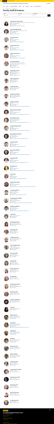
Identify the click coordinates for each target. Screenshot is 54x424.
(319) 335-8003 (13, 225)
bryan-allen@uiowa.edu (14, 31)
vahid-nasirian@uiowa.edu (15, 239)
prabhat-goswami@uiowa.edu (15, 55)
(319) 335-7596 (13, 145)
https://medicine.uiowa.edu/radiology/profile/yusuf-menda (19, 162)
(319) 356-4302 (13, 113)
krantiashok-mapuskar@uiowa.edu (16, 224)
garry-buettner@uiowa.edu (15, 402)
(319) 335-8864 (13, 256)
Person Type (20, 13)
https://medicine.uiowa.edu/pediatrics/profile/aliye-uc (19, 178)
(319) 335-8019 (13, 89)
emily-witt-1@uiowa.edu (14, 263)
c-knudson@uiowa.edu (14, 136)
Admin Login (6, 419)
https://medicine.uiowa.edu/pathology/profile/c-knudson (19, 138)
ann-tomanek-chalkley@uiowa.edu (16, 286)
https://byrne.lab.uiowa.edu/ (15, 264)
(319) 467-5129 (13, 137)
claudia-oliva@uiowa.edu (15, 88)
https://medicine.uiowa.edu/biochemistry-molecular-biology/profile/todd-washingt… (23, 186)
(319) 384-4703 (13, 32)
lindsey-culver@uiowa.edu (15, 348)
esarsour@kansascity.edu (15, 294)
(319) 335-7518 (13, 185)
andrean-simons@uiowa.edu (15, 23)
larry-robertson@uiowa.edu (15, 371)
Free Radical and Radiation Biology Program (15, 3)
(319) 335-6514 (13, 326)
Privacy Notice (4, 423)
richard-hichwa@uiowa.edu (15, 120)
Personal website (13, 249)
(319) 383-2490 (13, 357)
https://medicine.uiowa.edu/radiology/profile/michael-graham (20, 114)
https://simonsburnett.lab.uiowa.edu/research (18, 25)
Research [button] (20, 6)
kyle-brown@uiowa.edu (14, 104)
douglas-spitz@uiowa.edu (15, 39)
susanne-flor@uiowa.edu (15, 255)
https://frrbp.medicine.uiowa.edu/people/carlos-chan (19, 194)
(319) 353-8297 (13, 365)
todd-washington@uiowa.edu (15, 184)
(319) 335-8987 (13, 287)
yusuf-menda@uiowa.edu (15, 160)
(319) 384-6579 (13, 105)
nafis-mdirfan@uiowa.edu (15, 333)
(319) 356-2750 (13, 153)
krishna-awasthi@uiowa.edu (15, 317)
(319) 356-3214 (13, 161)
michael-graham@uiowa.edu (15, 112)
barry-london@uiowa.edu (15, 152)
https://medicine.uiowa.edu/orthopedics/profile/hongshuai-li (20, 210)
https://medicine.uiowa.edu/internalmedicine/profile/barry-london (20, 154)
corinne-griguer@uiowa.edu (15, 47)
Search (5, 13)
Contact (31, 6)
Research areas (35, 13)
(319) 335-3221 (13, 169)
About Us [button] (7, 6)
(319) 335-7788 (13, 129)
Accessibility (15, 423)
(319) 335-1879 (13, 217)
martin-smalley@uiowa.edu (15, 278)
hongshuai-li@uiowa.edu (14, 208)
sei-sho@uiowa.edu (14, 309)
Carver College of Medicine (8, 413)
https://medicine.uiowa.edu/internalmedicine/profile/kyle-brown (20, 106)
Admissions (27, 6)
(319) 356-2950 (13, 177)
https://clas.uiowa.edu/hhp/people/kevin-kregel (18, 146)
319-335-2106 (13, 121)
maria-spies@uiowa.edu (14, 168)
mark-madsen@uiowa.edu (15, 387)
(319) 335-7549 (13, 209)
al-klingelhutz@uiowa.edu (15, 128)
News (23, 6)
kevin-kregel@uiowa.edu (14, 144)
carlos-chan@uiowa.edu (14, 192)
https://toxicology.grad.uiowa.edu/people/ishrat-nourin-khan (20, 327)
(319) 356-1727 (13, 193)
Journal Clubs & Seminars (37, 6)
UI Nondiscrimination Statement (10, 423)
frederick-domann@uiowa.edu (15, 379)
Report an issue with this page (7, 418)
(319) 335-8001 (13, 40)
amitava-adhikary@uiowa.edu (15, 248)
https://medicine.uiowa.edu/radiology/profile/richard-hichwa (20, 122)
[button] (48, 3)
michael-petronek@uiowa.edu (15, 96)
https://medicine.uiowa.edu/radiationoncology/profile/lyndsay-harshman (21, 202)
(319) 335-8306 (13, 318)
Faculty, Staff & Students (13, 6)
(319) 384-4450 (13, 24)
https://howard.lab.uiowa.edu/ (15, 75)
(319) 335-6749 (13, 233)
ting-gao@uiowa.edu (14, 216)
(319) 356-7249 (13, 201)
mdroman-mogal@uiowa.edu (15, 356)
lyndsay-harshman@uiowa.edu (15, 200)
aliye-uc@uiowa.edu (14, 176)
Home (4, 6)
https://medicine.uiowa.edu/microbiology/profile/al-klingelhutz (20, 130)
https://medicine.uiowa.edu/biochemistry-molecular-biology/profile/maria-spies (22, 170)
